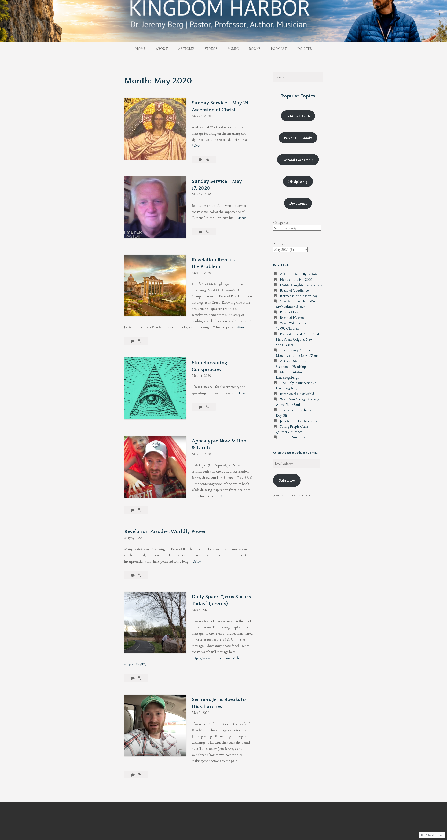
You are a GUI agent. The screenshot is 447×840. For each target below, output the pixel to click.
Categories (280, 222)
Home (140, 49)
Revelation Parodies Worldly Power (165, 531)
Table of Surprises (292, 437)
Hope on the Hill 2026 (296, 279)
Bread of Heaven (292, 317)
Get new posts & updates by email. (295, 452)
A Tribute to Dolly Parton (298, 274)
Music (233, 49)
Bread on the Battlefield (297, 393)
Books (255, 49)
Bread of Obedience (294, 290)
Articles (186, 49)
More (195, 146)
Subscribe (287, 480)
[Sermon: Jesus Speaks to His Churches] (140, 774)
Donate (304, 49)
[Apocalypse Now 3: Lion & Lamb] (140, 510)
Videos (211, 49)
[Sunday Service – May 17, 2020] (207, 231)
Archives (279, 244)
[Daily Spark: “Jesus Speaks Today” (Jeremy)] (140, 678)
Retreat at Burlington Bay (298, 295)
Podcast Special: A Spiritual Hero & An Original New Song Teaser (297, 339)
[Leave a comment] (200, 159)
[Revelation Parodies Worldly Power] (140, 575)
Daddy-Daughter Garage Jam (301, 284)
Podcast (279, 49)
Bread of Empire (291, 312)
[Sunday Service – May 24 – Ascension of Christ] (207, 159)
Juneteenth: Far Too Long (298, 421)
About (162, 49)
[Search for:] (298, 77)
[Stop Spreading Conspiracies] (207, 407)
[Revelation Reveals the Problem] (140, 341)
